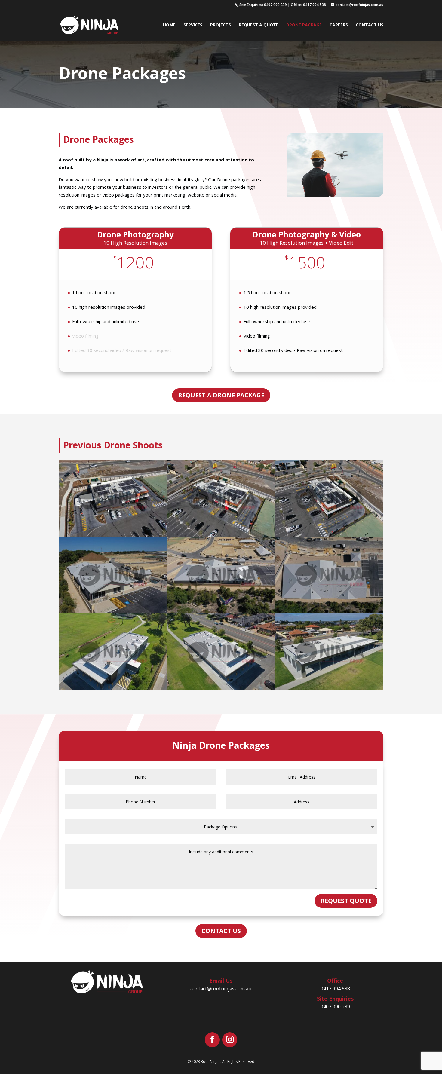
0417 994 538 (335, 988)
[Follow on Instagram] (229, 1039)
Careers (339, 25)
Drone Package (304, 25)
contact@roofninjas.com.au (220, 988)
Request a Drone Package (221, 395)
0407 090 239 (335, 1006)
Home (169, 25)
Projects (220, 25)
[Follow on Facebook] (212, 1039)
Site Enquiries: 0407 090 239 (263, 4)
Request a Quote (258, 25)
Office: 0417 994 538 (308, 4)
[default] (113, 535)
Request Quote (346, 901)
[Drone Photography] (335, 195)
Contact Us (369, 25)
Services (192, 25)
